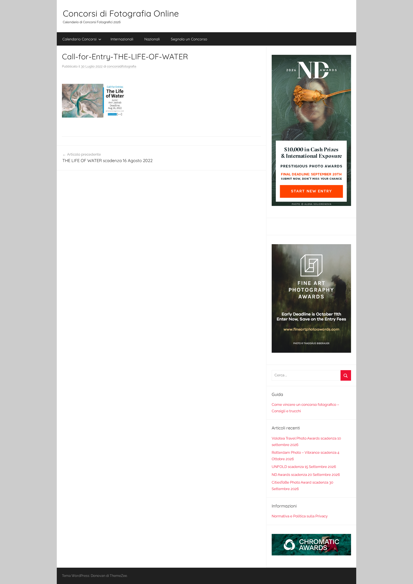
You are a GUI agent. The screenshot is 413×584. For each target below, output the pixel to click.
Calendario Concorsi (79, 39)
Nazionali (152, 39)
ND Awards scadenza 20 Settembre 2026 (306, 474)
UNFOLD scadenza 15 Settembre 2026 (304, 466)
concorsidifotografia (121, 66)
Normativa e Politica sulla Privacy (300, 516)
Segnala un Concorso (189, 39)
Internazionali (122, 39)
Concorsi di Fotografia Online (121, 13)
